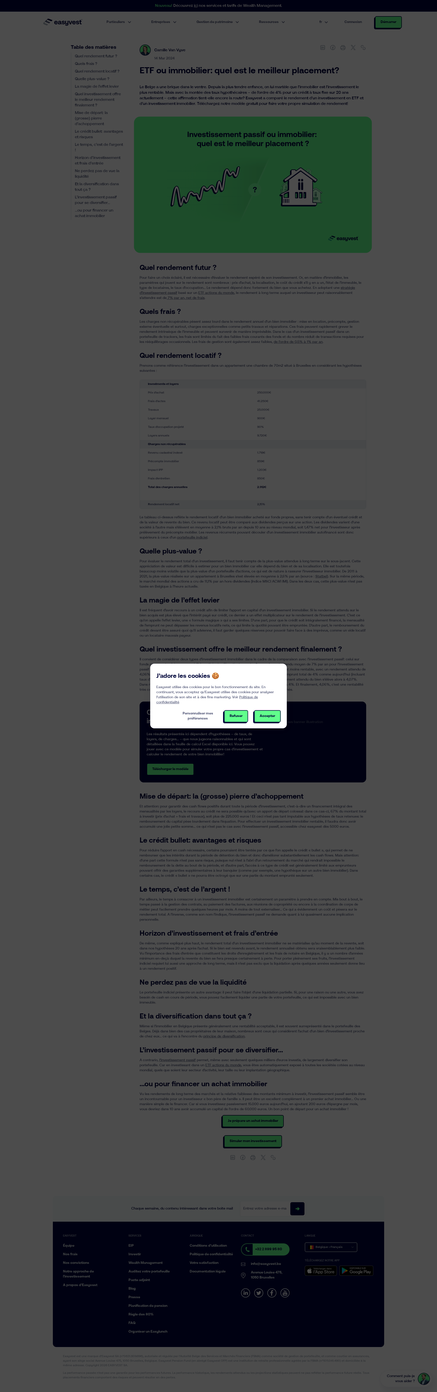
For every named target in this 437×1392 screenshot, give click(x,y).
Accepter (267, 716)
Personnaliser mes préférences (198, 716)
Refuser (236, 716)
